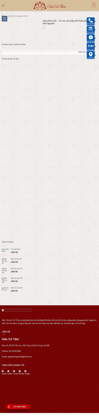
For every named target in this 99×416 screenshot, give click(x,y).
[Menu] (3, 5)
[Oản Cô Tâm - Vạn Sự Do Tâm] (49, 5)
